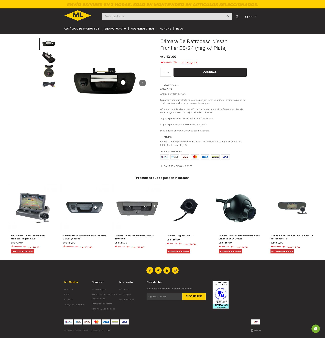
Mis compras (125, 294)
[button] (143, 83)
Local (67, 294)
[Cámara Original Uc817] (188, 207)
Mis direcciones (126, 299)
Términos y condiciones (100, 330)
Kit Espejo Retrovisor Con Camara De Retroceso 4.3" (291, 237)
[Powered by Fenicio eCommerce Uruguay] (256, 330)
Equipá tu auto (115, 28)
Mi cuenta (123, 289)
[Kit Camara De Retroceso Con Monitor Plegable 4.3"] (32, 207)
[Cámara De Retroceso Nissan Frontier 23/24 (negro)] (84, 207)
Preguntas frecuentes (102, 304)
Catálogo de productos (81, 28)
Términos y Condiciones (103, 309)
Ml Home (165, 28)
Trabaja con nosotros (74, 304)
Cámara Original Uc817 (180, 235)
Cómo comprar (99, 289)
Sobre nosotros (142, 28)
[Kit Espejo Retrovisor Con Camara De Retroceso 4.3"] (292, 207)
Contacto (68, 299)
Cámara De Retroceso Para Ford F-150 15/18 (134, 237)
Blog (179, 28)
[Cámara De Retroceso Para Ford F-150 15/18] (136, 207)
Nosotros (68, 289)
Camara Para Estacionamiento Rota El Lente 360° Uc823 (239, 237)
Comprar (210, 72)
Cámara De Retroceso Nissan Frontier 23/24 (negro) (84, 237)
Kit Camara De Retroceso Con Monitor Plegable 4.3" (28, 237)
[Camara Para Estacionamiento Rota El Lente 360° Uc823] (240, 207)
